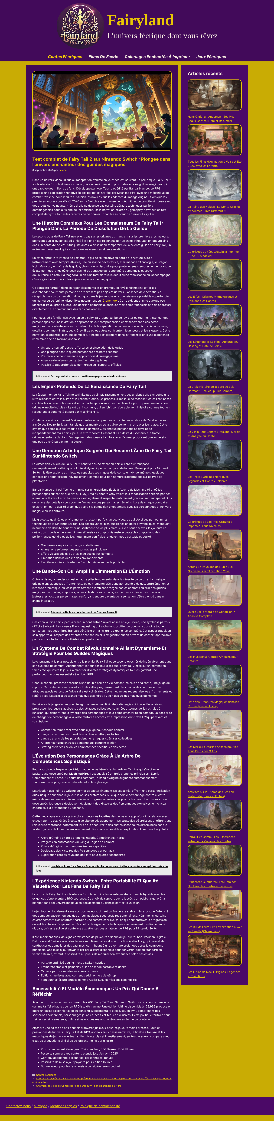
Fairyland (140, 20)
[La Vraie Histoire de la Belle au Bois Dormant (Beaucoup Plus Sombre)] (215, 366)
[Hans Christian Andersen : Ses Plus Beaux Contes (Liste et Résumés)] (215, 95)
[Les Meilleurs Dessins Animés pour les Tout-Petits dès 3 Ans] (215, 726)
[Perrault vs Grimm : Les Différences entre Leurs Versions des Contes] (215, 816)
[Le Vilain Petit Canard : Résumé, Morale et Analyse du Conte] (215, 411)
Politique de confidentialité (100, 1106)
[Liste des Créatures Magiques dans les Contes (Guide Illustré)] (215, 681)
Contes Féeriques (65, 56)
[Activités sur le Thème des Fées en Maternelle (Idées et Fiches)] (215, 771)
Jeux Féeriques (211, 56)
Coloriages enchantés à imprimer (157, 56)
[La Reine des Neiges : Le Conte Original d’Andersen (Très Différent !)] (215, 185)
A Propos (40, 1106)
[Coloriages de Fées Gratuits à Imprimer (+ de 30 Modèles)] (215, 231)
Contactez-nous (18, 1106)
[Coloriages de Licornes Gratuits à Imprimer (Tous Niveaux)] (215, 501)
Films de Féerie (103, 56)
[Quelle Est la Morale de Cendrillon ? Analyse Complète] (215, 591)
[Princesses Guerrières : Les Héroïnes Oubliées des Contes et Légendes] (215, 861)
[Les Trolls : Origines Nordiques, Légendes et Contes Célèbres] (215, 456)
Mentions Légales (63, 1106)
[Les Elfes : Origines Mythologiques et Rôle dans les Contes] (215, 275)
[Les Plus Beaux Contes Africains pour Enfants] (215, 636)
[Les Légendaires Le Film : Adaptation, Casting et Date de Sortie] (215, 320)
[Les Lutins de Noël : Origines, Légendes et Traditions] (215, 951)
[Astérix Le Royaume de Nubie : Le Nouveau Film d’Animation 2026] (215, 546)
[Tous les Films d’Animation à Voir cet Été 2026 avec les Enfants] (215, 140)
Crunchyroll (110, 300)
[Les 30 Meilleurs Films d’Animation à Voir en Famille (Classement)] (215, 906)
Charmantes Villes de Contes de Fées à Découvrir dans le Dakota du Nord (78, 1085)
